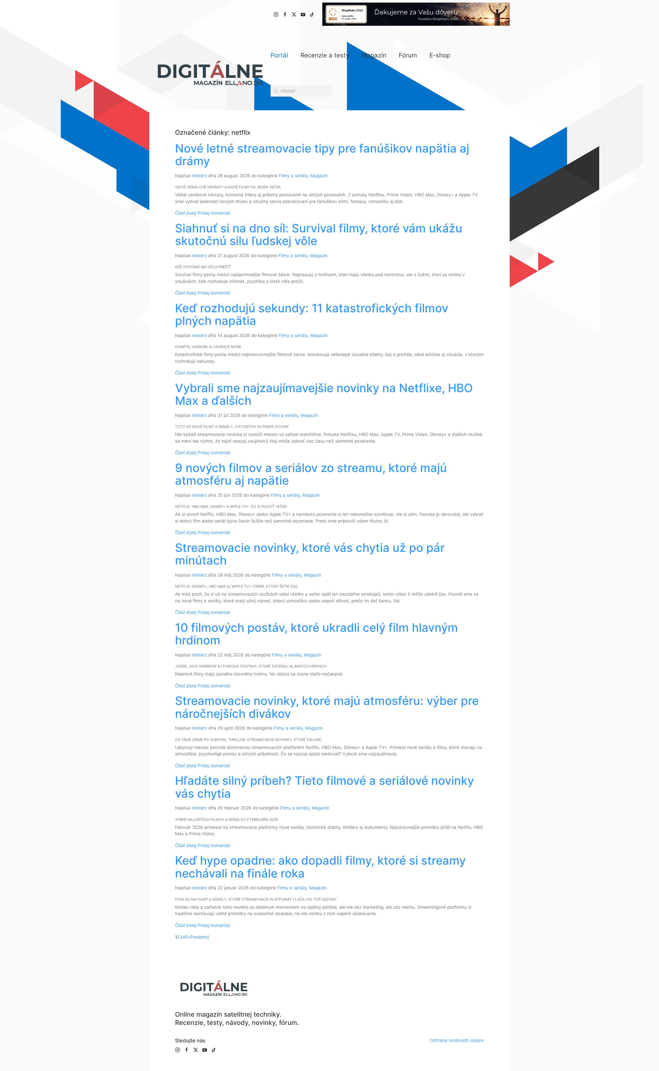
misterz (199, 175)
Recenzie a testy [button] (324, 55)
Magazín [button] (373, 55)
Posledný (199, 937)
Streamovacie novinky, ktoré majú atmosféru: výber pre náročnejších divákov (327, 707)
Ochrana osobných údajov (457, 1040)
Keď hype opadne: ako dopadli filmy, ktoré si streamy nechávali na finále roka (320, 866)
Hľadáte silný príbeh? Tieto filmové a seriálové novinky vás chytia (324, 786)
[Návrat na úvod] (210, 73)
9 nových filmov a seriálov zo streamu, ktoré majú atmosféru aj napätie (311, 474)
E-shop (439, 55)
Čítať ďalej (185, 213)
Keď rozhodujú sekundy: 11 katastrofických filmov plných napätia (311, 314)
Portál (279, 55)
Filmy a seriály (293, 175)
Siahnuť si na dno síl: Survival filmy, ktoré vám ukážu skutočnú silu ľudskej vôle (318, 234)
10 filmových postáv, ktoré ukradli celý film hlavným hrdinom (316, 633)
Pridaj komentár (214, 213)
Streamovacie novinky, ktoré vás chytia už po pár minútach (310, 554)
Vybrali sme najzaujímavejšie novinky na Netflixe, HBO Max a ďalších (324, 394)
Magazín (319, 175)
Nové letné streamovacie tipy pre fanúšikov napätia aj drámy (322, 154)
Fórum (408, 55)
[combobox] (301, 91)
